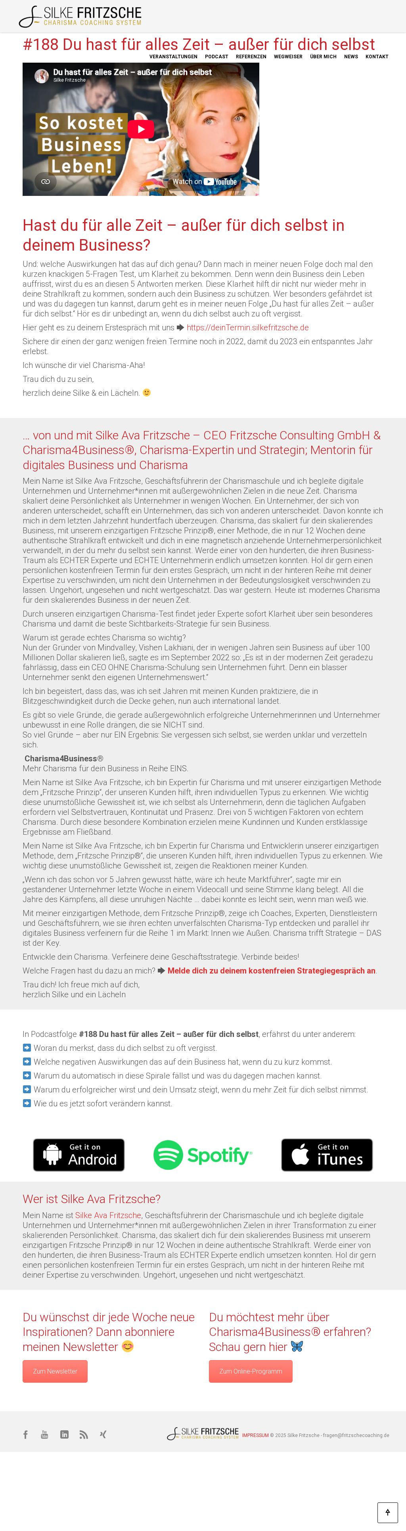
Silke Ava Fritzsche (108, 1215)
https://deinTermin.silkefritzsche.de (248, 327)
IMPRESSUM (255, 1435)
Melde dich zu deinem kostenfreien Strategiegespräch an (271, 970)
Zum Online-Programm (250, 1371)
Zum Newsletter (55, 1371)
